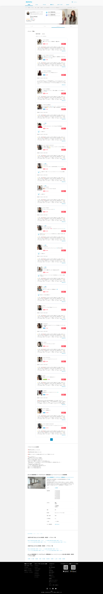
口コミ (71, 26)
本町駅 (40, 558)
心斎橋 (38, 7)
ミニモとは (50, 565)
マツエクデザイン (37, 575)
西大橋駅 (43, 558)
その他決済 (57, 505)
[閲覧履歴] (72, 2)
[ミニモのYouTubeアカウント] (55, 588)
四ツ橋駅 (33, 558)
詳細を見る (64, 51)
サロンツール (51, 573)
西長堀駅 (63, 558)
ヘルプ (50, 583)
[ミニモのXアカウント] (50, 588)
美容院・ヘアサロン (31, 7)
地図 (69, 479)
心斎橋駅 (41, 7)
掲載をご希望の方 (51, 572)
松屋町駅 (52, 558)
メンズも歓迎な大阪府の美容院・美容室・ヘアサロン (51, 548)
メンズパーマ (36, 572)
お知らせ (50, 568)
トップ (26, 7)
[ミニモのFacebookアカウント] (52, 588)
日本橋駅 (60, 558)
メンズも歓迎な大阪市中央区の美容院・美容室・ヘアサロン (53, 540)
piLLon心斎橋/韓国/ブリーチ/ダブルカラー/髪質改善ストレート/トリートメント (55, 7)
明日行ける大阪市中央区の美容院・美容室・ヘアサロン (36, 540)
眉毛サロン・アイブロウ (28, 570)
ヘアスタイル (36, 565)
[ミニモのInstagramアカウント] (47, 588)
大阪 (35, 7)
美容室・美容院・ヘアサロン (28, 565)
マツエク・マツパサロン (28, 568)
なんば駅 (56, 558)
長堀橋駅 (36, 558)
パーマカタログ (37, 570)
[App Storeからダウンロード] (66, 571)
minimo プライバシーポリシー (53, 580)
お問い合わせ (57, 524)
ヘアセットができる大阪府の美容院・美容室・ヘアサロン (36, 550)
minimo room (51, 570)
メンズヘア (36, 567)
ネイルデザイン (37, 573)
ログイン (75, 2)
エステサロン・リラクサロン (28, 572)
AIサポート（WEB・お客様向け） (54, 584)
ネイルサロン (26, 567)
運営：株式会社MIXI (52, 567)
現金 (55, 502)
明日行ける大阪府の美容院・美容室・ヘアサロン (35, 548)
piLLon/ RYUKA (70, 7)
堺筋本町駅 (48, 558)
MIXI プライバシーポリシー (53, 581)
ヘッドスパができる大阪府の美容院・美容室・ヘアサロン (54, 550)
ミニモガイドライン (52, 576)
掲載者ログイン (51, 575)
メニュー (38, 533)
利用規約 (50, 578)
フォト (45, 26)
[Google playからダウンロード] (73, 571)
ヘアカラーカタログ (37, 568)
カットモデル (36, 576)
